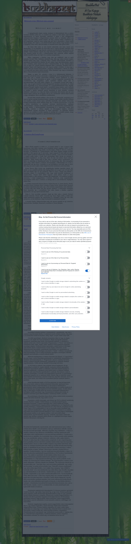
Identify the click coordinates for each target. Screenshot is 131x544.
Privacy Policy (75, 327)
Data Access (65, 327)
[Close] (96, 217)
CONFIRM (52, 320)
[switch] (87, 252)
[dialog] (65, 272)
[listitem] (65, 248)
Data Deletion (55, 327)
